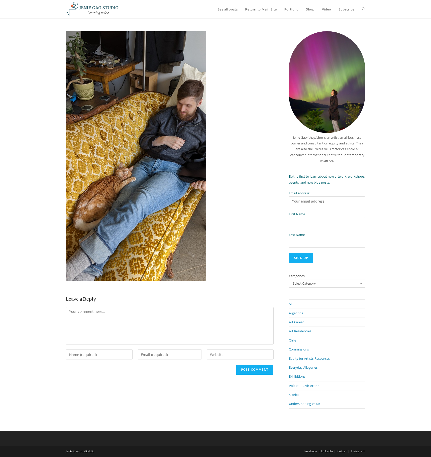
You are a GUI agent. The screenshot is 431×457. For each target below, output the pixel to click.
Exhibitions (297, 376)
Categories (297, 276)
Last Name (297, 234)
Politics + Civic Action (304, 385)
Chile (292, 340)
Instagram (358, 451)
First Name (297, 214)
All (290, 304)
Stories (294, 394)
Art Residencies (300, 331)
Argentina (296, 313)
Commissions (299, 349)
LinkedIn (327, 451)
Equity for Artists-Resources (309, 358)
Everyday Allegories (303, 367)
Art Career (296, 322)
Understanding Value (304, 403)
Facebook (310, 451)
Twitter (342, 451)
